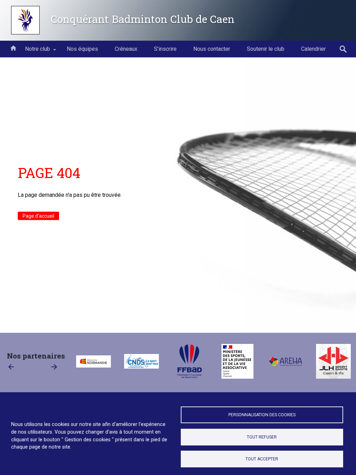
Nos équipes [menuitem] (82, 49)
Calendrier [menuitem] (313, 49)
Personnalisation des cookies (262, 414)
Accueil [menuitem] (13, 48)
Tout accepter (261, 459)
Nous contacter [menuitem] (211, 49)
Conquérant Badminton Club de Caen (143, 19)
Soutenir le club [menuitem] (265, 49)
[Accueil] (25, 20)
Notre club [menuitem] (33, 51)
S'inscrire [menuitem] (165, 49)
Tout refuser (262, 437)
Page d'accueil (38, 216)
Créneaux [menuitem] (126, 49)
